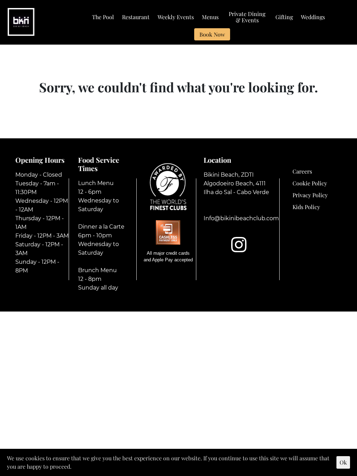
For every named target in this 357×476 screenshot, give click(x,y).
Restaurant (136, 17)
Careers (302, 171)
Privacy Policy (310, 195)
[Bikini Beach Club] (21, 21)
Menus (210, 17)
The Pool (103, 17)
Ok (343, 462)
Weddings (313, 17)
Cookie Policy (310, 183)
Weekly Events (176, 17)
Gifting (284, 17)
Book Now (212, 34)
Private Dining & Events (247, 17)
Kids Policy (306, 206)
